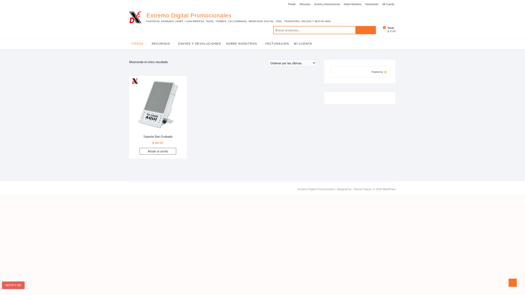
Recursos (305, 4)
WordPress (389, 189)
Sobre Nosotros (352, 4)
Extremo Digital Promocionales (189, 15)
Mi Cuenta (388, 4)
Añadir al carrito (158, 151)
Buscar (365, 30)
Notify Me (13, 285)
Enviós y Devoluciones (327, 4)
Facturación (372, 4)
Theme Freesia (362, 189)
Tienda (292, 4)
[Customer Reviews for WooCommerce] (385, 72)
